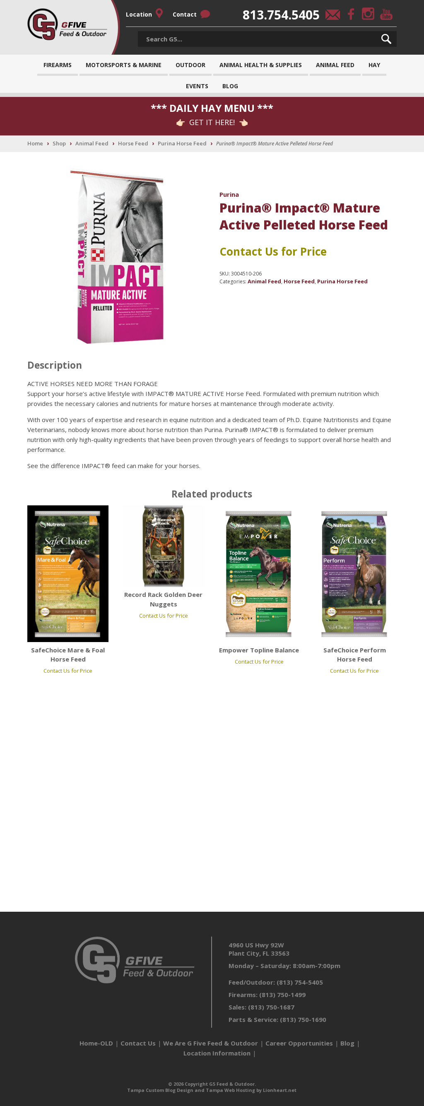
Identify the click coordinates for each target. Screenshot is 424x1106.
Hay (374, 65)
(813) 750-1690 (303, 1019)
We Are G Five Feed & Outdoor (210, 1043)
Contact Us (138, 1043)
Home (35, 143)
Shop (59, 143)
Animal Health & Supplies (260, 65)
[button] (386, 39)
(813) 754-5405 (300, 982)
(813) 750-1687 (271, 1007)
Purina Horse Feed (182, 143)
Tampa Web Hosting (230, 1090)
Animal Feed (335, 65)
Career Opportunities (299, 1043)
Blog (230, 86)
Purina (229, 194)
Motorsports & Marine (123, 65)
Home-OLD (96, 1043)
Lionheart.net (279, 1090)
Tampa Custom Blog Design (160, 1090)
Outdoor (190, 65)
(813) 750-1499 (282, 994)
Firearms (57, 65)
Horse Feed (133, 143)
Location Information (217, 1053)
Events (197, 86)
